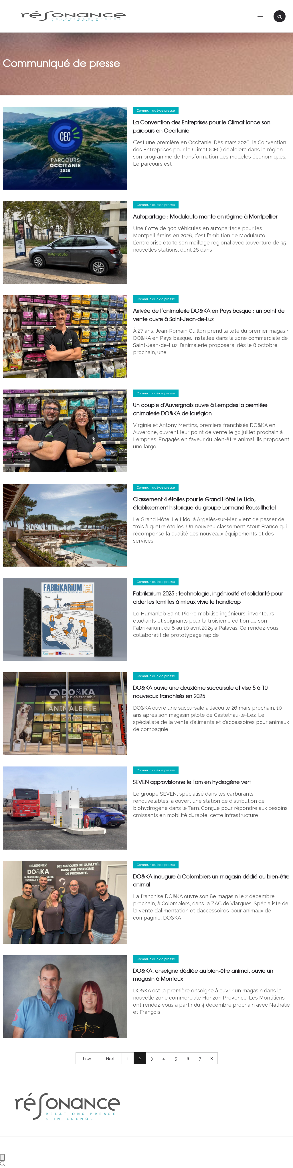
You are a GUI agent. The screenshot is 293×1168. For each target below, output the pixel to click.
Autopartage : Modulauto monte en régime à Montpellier (205, 216)
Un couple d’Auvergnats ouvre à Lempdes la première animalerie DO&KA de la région (200, 409)
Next (110, 1058)
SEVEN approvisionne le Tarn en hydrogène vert (192, 782)
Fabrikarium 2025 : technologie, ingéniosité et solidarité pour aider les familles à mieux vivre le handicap (208, 597)
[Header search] (280, 15)
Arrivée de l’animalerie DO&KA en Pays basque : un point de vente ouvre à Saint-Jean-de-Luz (209, 315)
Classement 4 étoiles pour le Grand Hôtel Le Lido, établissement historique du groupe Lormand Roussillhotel (204, 503)
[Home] (73, 25)
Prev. (87, 1058)
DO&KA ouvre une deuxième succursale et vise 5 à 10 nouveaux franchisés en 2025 (200, 692)
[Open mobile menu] (263, 16)
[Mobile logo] (67, 1133)
